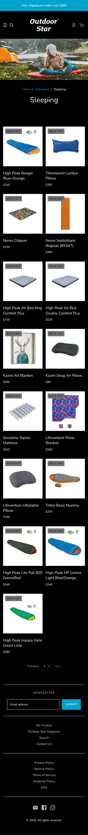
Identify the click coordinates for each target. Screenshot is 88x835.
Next (58, 666)
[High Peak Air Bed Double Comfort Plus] (65, 281)
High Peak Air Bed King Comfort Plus (22, 310)
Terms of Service (44, 775)
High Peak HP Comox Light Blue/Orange (63, 575)
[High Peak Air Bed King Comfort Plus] (23, 281)
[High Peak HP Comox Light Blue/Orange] (65, 546)
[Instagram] (52, 807)
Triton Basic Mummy (62, 505)
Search (44, 738)
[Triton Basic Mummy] (65, 478)
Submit (71, 704)
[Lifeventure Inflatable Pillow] (23, 478)
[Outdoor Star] (44, 24)
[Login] (74, 25)
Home (27, 89)
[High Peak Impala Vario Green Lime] (23, 613)
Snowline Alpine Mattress (16, 440)
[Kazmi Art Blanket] (23, 349)
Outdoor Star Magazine (44, 731)
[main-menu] (5, 25)
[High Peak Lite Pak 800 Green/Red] (23, 546)
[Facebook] (44, 807)
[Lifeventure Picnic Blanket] (65, 411)
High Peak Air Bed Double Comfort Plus (63, 310)
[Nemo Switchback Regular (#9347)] (65, 214)
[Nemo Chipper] (23, 214)
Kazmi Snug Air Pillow (64, 375)
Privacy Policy (44, 763)
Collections (42, 89)
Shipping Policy (44, 781)
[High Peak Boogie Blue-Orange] (23, 146)
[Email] (35, 807)
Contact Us (44, 744)
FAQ (44, 787)
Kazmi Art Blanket (18, 375)
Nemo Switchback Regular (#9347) (60, 243)
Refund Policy (44, 769)
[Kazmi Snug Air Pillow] (65, 349)
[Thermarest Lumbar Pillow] (65, 146)
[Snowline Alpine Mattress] (23, 411)
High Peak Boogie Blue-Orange (18, 176)
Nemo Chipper (15, 240)
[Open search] (12, 25)
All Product (44, 725)
